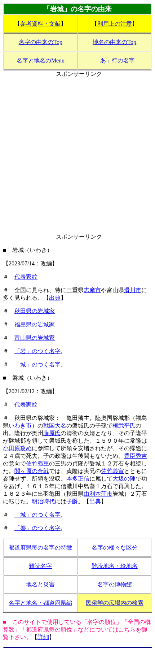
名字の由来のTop (40, 42)
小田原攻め (17, 448)
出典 (55, 298)
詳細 (43, 637)
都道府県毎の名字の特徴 (40, 547)
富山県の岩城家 (34, 338)
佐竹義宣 (112, 471)
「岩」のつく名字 (37, 351)
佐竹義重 (37, 463)
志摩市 (92, 290)
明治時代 (43, 501)
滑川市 (132, 290)
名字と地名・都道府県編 (40, 603)
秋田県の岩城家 (34, 311)
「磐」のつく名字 (37, 528)
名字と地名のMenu (41, 60)
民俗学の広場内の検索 (114, 603)
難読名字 (40, 566)
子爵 (72, 501)
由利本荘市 (98, 494)
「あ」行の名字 (114, 60)
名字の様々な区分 (115, 547)
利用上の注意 (114, 24)
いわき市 (20, 425)
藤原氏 (52, 433)
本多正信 (77, 479)
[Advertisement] (77, 155)
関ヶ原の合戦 (31, 471)
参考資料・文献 (40, 24)
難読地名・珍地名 (115, 566)
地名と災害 (40, 584)
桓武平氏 (124, 425)
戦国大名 (54, 425)
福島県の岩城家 (34, 324)
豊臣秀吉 (135, 456)
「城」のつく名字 (37, 364)
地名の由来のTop (114, 42)
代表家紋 (25, 277)
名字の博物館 (114, 584)
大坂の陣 (124, 479)
